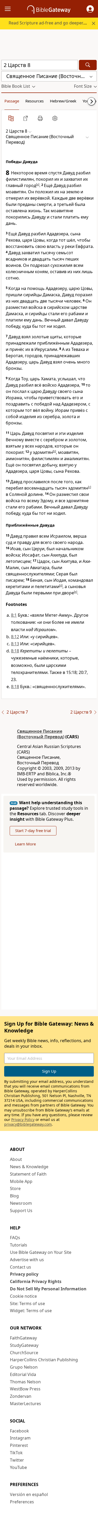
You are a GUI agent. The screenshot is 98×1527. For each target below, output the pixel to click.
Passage (11, 100)
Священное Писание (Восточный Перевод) (40, 734)
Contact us (20, 1267)
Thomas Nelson (25, 1382)
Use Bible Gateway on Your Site (40, 1252)
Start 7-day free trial (33, 830)
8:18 (15, 651)
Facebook (19, 1431)
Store (15, 1188)
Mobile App (21, 1181)
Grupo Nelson (24, 1367)
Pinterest (19, 1445)
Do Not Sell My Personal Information (48, 1289)
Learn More (25, 843)
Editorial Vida (23, 1374)
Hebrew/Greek (63, 100)
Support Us (21, 1210)
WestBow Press (25, 1389)
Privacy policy (24, 1274)
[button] (90, 9)
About (16, 1159)
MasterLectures (25, 1403)
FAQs (15, 1237)
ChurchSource (24, 1352)
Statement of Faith (28, 1174)
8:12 (15, 637)
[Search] (88, 65)
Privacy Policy (22, 1119)
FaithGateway (23, 1338)
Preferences (22, 1502)
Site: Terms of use (27, 1303)
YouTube (18, 1467)
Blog (14, 1196)
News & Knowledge (29, 1167)
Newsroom (21, 1203)
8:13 (15, 644)
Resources (34, 100)
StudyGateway (24, 1345)
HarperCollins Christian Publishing (44, 1360)
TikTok (16, 1453)
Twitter (17, 1460)
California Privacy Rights (35, 1281)
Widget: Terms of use (31, 1310)
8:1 (14, 615)
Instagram (20, 1438)
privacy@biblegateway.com (28, 1124)
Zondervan (20, 1396)
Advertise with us (27, 1260)
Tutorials (18, 1245)
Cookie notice (23, 1296)
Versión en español (29, 1494)
